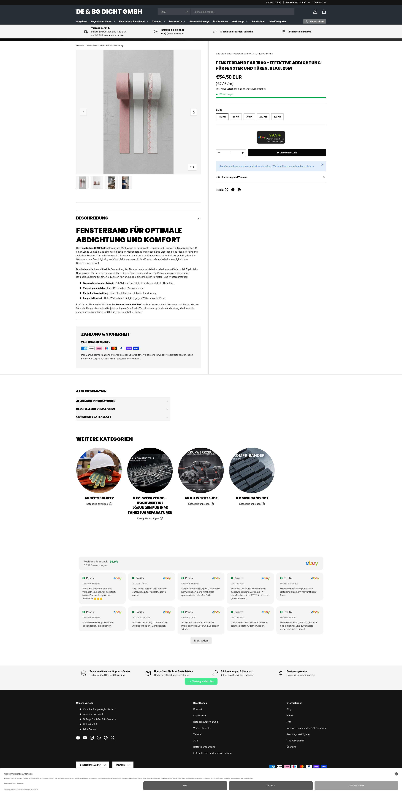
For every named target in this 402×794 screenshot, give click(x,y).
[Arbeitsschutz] (99, 470)
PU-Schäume (220, 21)
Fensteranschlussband (132, 21)
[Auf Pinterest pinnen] (239, 190)
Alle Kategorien (278, 21)
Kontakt (197, 709)
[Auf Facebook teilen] (233, 190)
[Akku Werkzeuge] (201, 470)
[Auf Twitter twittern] (226, 190)
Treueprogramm (295, 740)
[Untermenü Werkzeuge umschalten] (247, 21)
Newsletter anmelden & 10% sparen (306, 727)
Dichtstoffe (175, 21)
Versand (231, 88)
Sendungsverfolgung (298, 734)
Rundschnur (259, 21)
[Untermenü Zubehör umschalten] (164, 21)
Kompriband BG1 (252, 498)
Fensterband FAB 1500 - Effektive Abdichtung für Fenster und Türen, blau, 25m (106, 45)
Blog (288, 709)
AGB (195, 740)
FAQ (279, 2)
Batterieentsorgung (204, 746)
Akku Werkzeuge (201, 498)
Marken (269, 2)
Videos (290, 715)
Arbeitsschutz (99, 498)
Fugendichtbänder (101, 21)
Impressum (199, 715)
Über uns (291, 746)
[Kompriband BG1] (252, 470)
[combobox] (226, 11)
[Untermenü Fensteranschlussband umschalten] (147, 21)
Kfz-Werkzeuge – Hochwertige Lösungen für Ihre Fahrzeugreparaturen (150, 505)
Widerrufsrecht (201, 727)
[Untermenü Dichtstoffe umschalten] (184, 21)
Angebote (81, 21)
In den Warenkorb (287, 152)
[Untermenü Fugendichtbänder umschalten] (114, 21)
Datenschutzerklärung (205, 721)
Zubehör (157, 21)
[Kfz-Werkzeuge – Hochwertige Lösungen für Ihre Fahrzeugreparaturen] (150, 470)
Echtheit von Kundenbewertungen (212, 752)
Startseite (80, 45)
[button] (324, 11)
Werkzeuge (238, 21)
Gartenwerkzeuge (199, 21)
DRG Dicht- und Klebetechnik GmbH (233, 53)
